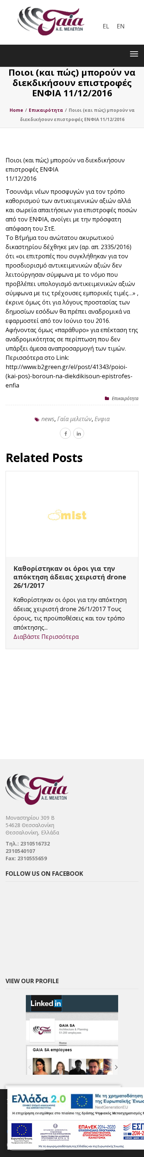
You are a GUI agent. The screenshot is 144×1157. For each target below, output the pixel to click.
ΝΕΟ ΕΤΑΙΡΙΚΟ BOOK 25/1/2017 (64, 568)
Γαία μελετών (74, 419)
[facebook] (65, 433)
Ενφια (102, 419)
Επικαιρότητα (125, 398)
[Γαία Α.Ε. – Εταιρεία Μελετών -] (51, 5)
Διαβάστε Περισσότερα (46, 620)
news (47, 419)
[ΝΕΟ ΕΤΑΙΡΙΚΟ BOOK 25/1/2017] (72, 514)
